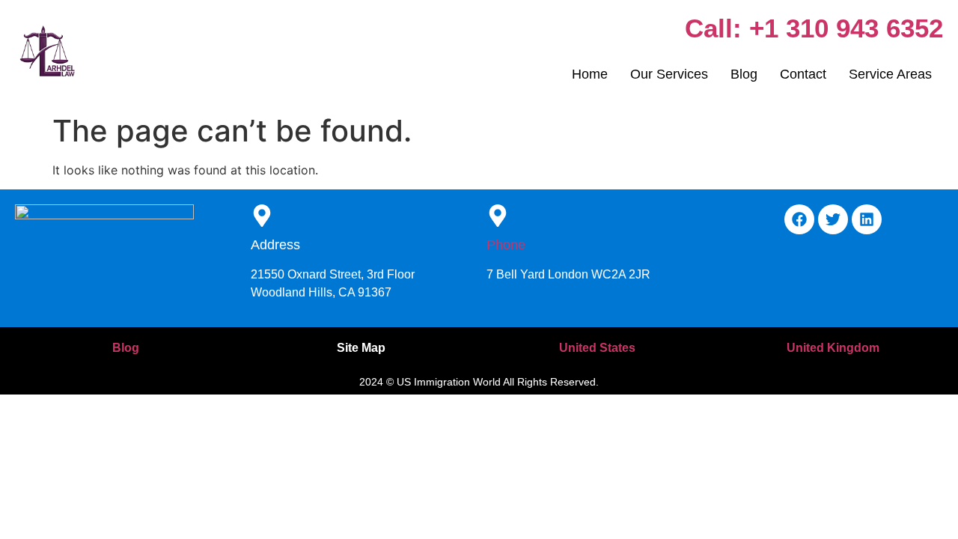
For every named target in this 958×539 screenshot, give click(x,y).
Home (590, 74)
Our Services (669, 74)
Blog (743, 74)
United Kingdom (833, 347)
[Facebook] (799, 219)
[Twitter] (833, 219)
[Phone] (497, 217)
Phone (505, 244)
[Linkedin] (867, 219)
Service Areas (890, 74)
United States (597, 347)
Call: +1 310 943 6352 (814, 28)
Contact (803, 74)
